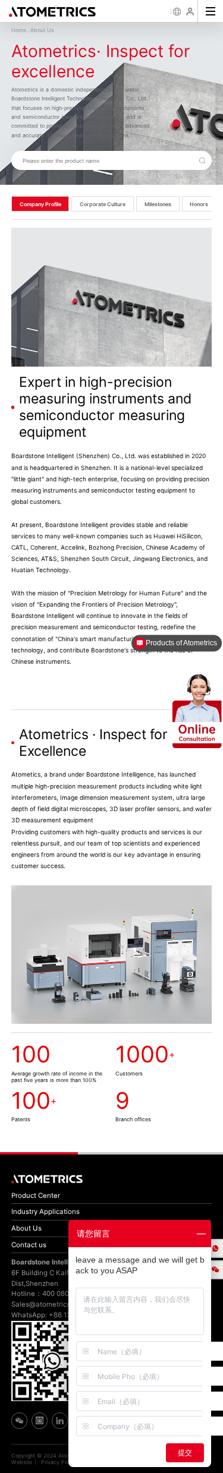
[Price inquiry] (213, 1248)
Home (18, 30)
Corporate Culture (102, 204)
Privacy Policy (58, 1462)
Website (21, 1462)
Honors (199, 204)
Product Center (35, 1195)
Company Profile (40, 204)
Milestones (158, 204)
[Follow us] (213, 1269)
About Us (42, 30)
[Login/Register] (191, 11)
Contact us (28, 1245)
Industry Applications (45, 1211)
